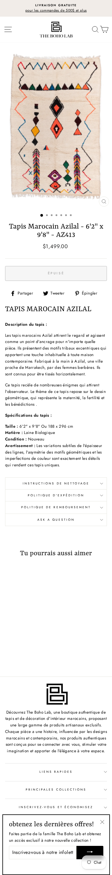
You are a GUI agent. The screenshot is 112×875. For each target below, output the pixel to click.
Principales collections (56, 789)
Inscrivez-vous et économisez (56, 807)
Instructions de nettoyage (56, 483)
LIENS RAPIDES (56, 771)
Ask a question (56, 519)
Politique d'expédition (56, 495)
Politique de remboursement (56, 507)
